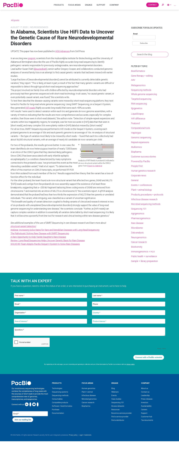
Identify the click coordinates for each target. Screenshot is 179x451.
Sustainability (146, 406)
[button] (162, 5)
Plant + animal (87, 392)
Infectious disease (89, 395)
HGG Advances (62, 51)
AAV (133, 80)
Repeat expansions (140, 142)
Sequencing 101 (138, 209)
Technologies (57, 388)
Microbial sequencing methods (145, 204)
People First (137, 166)
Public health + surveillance (144, 256)
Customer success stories (143, 156)
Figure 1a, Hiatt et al (94, 166)
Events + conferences (141, 185)
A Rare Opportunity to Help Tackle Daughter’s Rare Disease (38, 237)
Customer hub (146, 417)
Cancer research (139, 242)
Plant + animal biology (141, 190)
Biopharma (136, 151)
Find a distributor (117, 420)
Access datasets (117, 406)
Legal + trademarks (85, 435)
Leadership (145, 395)
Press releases (146, 399)
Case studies (116, 399)
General (134, 180)
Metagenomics (138, 85)
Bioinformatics (138, 71)
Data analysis (137, 232)
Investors (144, 402)
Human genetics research (143, 171)
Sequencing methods (141, 90)
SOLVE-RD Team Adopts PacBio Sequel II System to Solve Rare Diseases (45, 244)
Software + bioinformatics (62, 406)
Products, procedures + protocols (147, 194)
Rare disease (137, 223)
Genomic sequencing (141, 137)
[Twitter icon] (30, 404)
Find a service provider (119, 417)
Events (114, 395)
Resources (115, 410)
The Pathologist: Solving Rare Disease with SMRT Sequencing (40, 233)
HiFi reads (30, 108)
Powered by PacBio (140, 161)
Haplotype (136, 132)
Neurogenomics (138, 237)
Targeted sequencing (141, 99)
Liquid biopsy (137, 113)
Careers (144, 410)
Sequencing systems (60, 392)
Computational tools (140, 128)
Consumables (57, 399)
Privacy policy (73, 435)
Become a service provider (121, 413)
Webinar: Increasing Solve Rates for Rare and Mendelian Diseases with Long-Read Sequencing (55, 230)
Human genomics (88, 388)
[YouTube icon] (34, 404)
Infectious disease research (144, 199)
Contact (152, 5)
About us (144, 388)
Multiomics (136, 147)
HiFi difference (138, 118)
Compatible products (60, 402)
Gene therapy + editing (142, 75)
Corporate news (138, 175)
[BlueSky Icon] (37, 404)
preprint (31, 58)
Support (144, 413)
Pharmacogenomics (140, 218)
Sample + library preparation (144, 261)
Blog (113, 388)
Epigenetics (136, 108)
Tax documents (147, 420)
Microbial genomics (89, 399)
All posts (15, 20)
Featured (135, 123)
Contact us (145, 392)
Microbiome (137, 228)
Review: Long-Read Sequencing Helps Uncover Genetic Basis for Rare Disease (48, 240)
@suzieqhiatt (40, 69)
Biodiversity (136, 247)
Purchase (55, 410)
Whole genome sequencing (144, 94)
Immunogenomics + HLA (143, 251)
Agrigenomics (137, 213)
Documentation (58, 413)
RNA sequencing (139, 103)
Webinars (115, 392)
